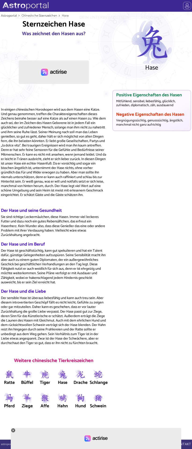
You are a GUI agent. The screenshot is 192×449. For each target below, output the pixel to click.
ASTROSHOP (152, 17)
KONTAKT (183, 444)
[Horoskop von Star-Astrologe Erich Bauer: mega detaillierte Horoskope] (25, 6)
